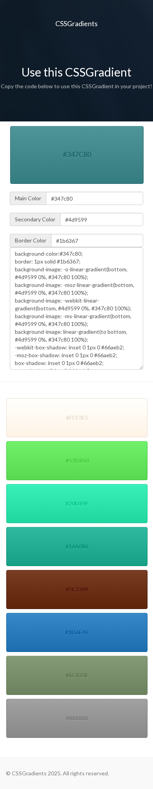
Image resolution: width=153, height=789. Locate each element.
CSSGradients (76, 23)
